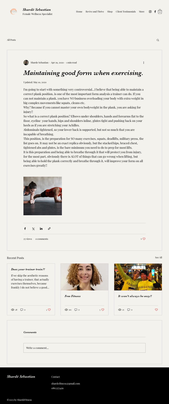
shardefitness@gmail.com (65, 383)
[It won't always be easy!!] (138, 277)
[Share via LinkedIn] (41, 228)
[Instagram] (150, 11)
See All (158, 257)
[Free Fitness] (84, 277)
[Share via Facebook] (25, 228)
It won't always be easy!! (135, 296)
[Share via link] (49, 228)
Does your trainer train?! (28, 269)
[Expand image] (42, 196)
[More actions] (144, 63)
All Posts (11, 39)
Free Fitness (73, 296)
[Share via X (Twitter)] (33, 228)
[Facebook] (155, 11)
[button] (160, 11)
